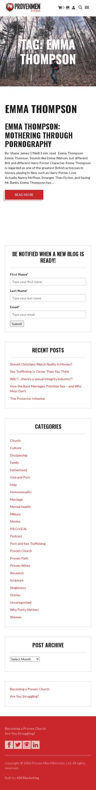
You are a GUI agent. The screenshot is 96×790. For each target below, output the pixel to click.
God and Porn (20, 477)
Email (15, 307)
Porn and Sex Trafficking (27, 544)
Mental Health (20, 507)
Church (15, 441)
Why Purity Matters (24, 610)
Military (15, 514)
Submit (17, 324)
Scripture (17, 580)
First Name (19, 274)
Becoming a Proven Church (29, 689)
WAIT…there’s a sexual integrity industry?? (41, 379)
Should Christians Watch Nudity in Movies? (41, 364)
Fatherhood (18, 470)
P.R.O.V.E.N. (18, 529)
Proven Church (21, 551)
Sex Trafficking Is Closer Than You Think (39, 371)
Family (14, 462)
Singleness (18, 588)
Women (15, 617)
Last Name (18, 291)
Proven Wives (20, 565)
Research (17, 573)
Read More (24, 195)
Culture (15, 448)
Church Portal (73, 7)
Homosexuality (21, 492)
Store (67, 7)
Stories (15, 595)
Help (13, 485)
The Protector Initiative (27, 398)
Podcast (16, 536)
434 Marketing (28, 778)
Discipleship (18, 455)
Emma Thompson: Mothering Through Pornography (39, 135)
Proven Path (19, 558)
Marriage (16, 499)
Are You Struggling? (24, 696)
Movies (15, 521)
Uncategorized (20, 602)
